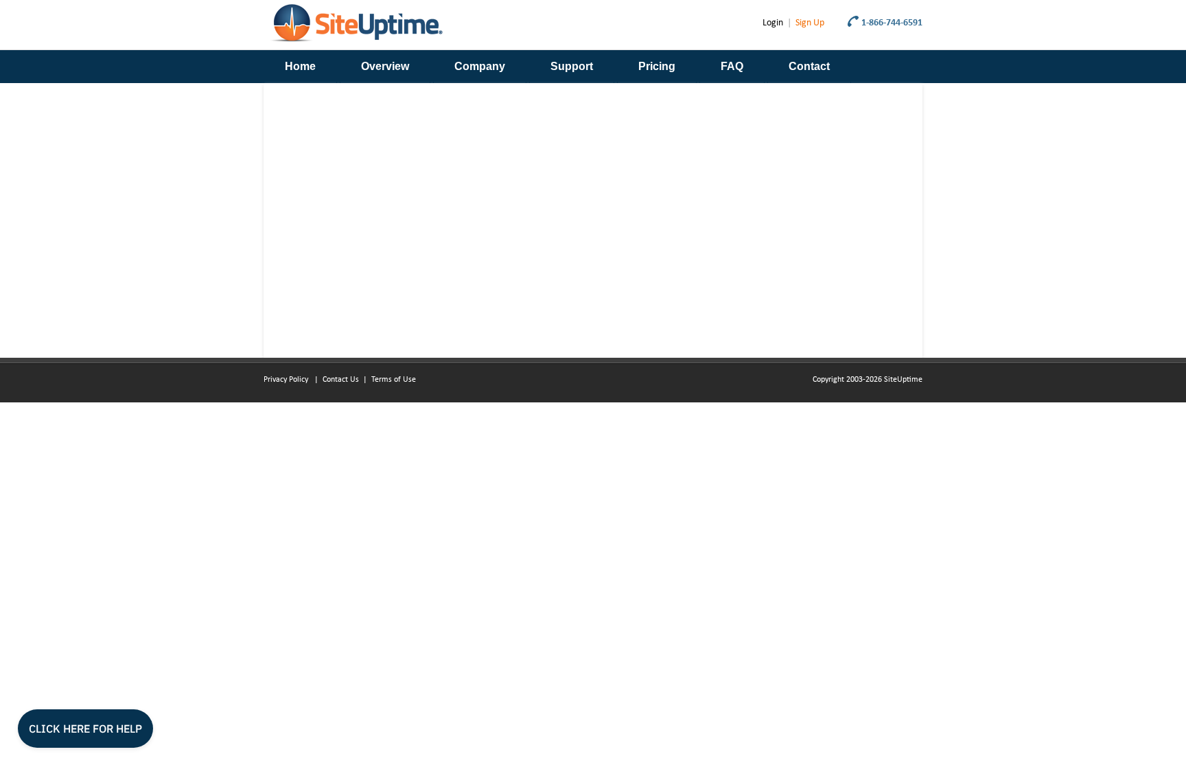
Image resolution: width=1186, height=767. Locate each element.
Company (479, 66)
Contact (809, 66)
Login (773, 23)
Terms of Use (393, 380)
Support (571, 66)
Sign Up (809, 23)
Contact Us (341, 380)
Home (300, 66)
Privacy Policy (287, 380)
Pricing (656, 66)
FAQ (732, 66)
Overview (385, 66)
